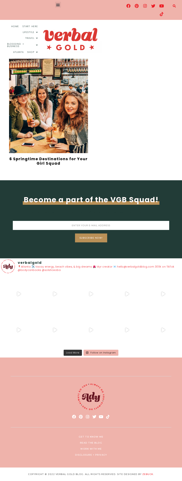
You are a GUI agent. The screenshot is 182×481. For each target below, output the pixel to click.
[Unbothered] (19, 330)
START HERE (30, 26)
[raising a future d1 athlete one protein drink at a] (55, 330)
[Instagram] (145, 6)
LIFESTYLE (28, 32)
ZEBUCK (147, 474)
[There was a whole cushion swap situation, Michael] (19, 294)
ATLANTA (18, 52)
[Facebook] (128, 6)
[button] (58, 5)
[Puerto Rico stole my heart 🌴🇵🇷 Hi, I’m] (127, 294)
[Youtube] (161, 6)
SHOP (30, 52)
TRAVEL (29, 38)
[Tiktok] (161, 14)
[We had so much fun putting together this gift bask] (163, 294)
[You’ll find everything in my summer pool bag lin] (55, 294)
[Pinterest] (137, 6)
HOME (15, 26)
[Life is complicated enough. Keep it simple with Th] (163, 330)
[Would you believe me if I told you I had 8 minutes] (127, 330)
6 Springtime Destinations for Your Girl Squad (48, 161)
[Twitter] (153, 6)
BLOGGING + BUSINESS (15, 45)
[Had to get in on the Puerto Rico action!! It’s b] (91, 294)
